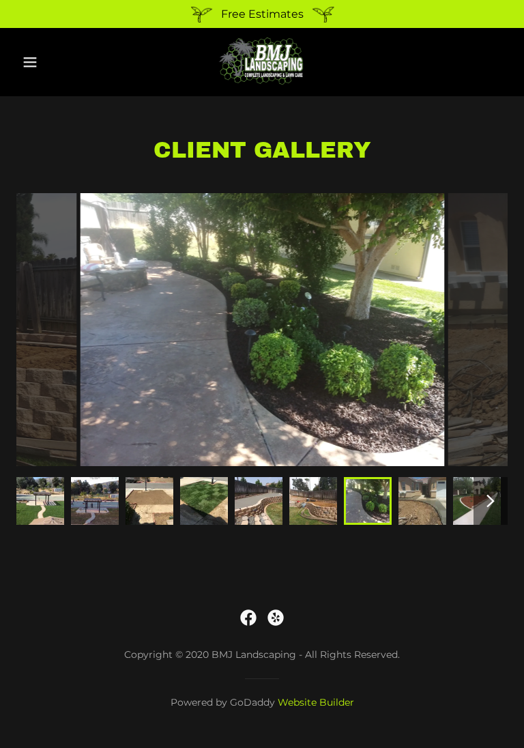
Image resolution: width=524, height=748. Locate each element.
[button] (39, 62)
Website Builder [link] (316, 702)
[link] (262, 84)
